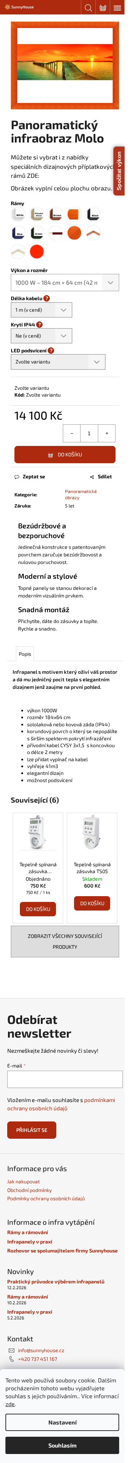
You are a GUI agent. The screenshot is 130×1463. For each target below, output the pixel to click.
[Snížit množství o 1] (72, 433)
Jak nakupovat (23, 1181)
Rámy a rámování (27, 1232)
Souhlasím (62, 1445)
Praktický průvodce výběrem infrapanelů (55, 1281)
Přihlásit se (31, 1130)
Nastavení (62, 1422)
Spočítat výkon (119, 171)
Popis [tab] (25, 654)
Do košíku (70, 454)
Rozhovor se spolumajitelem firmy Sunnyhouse (62, 1250)
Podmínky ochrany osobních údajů (46, 1198)
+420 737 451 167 (37, 1359)
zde (10, 1403)
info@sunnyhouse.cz (41, 1350)
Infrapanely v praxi (29, 1241)
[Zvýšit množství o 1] (106, 433)
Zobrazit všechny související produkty (65, 941)
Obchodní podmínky (29, 1190)
